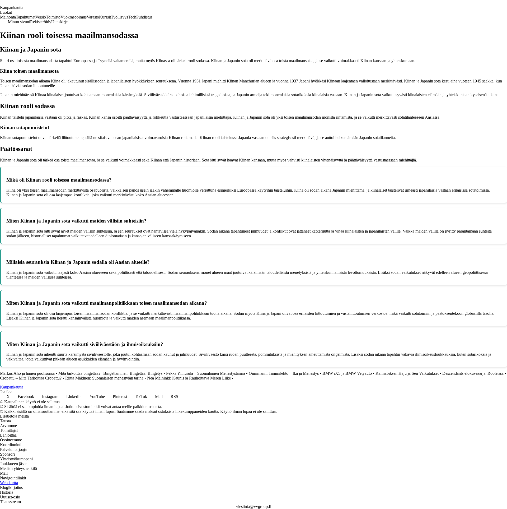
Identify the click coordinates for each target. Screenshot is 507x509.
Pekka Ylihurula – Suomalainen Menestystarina (205, 373)
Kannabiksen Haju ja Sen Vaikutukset (407, 373)
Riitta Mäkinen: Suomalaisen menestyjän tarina (104, 378)
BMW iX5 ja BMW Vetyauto (347, 373)
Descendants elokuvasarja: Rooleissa (473, 373)
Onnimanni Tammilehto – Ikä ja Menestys (284, 373)
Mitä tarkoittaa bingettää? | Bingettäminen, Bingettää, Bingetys (110, 373)
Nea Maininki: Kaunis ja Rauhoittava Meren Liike (189, 378)
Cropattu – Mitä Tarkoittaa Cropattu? (31, 378)
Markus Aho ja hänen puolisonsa (27, 373)
